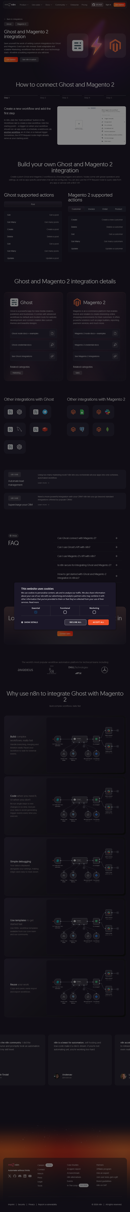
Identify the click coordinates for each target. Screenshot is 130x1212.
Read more (34, 602)
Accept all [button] (98, 622)
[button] (29, 622)
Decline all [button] (75, 622)
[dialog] (65, 606)
